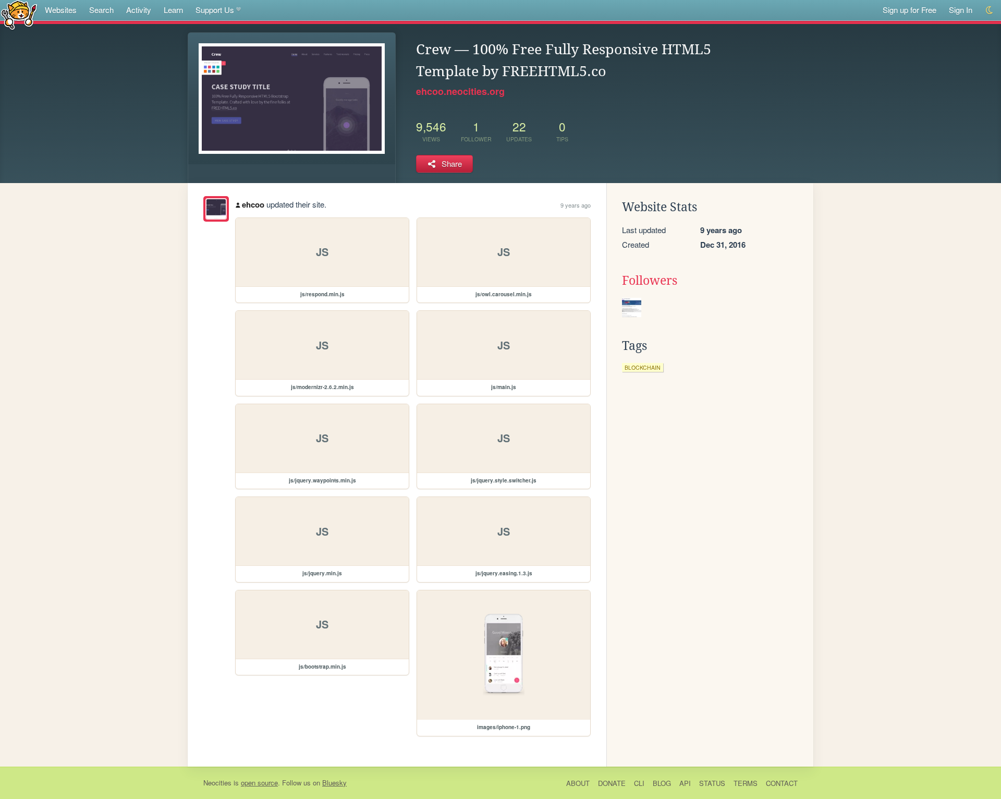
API (685, 783)
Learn (173, 9)
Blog (662, 783)
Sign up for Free (909, 9)
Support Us (215, 9)
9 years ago (575, 205)
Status (712, 783)
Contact (782, 783)
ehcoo (253, 204)
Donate (612, 783)
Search (101, 9)
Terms (746, 783)
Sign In (960, 9)
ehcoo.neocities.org (460, 91)
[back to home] (19, 14)
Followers (649, 280)
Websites (61, 9)
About (578, 783)
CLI (639, 783)
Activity (138, 9)
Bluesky (334, 783)
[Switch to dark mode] (990, 10)
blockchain (643, 367)
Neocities (217, 783)
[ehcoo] (216, 209)
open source (259, 783)
